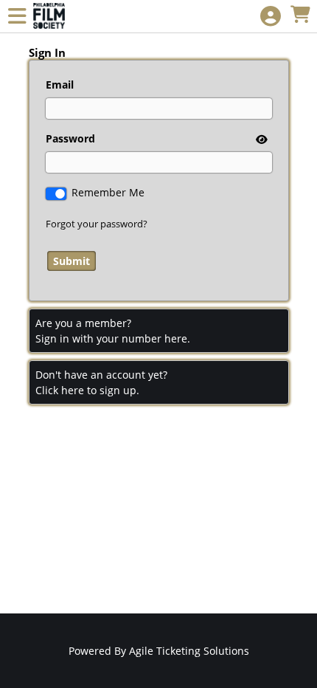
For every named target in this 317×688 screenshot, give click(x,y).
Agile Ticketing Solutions (189, 651)
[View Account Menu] (270, 16)
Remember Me (108, 192)
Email (60, 85)
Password (70, 138)
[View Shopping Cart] (300, 15)
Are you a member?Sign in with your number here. (112, 330)
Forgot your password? (96, 223)
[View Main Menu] (16, 16)
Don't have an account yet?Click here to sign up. (101, 382)
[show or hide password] (260, 139)
